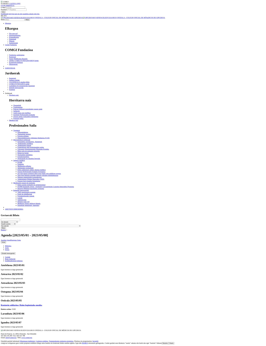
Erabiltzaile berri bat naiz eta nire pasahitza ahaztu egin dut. (20, 14)
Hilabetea (8, 246)
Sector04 (95, 341)
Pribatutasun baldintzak (27, 341)
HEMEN (85, 343)
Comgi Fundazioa (11, 45)
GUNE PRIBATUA (7, 5)
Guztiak (7, 257)
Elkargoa (8, 23)
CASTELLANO (14, 3)
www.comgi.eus (26, 338)
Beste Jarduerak (10, 259)
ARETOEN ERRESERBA (14, 209)
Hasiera (3, 230)
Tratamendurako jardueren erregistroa (61, 341)
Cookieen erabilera (42, 341)
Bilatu (3, 20)
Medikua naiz (13, 120)
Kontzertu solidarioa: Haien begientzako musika (21, 305)
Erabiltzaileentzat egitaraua (14, 261)
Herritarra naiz (14, 95)
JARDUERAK (10, 68)
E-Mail (3, 7)
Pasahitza (4, 10)
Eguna (7, 250)
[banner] (83, 18)
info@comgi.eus (11, 338)
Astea (7, 248)
